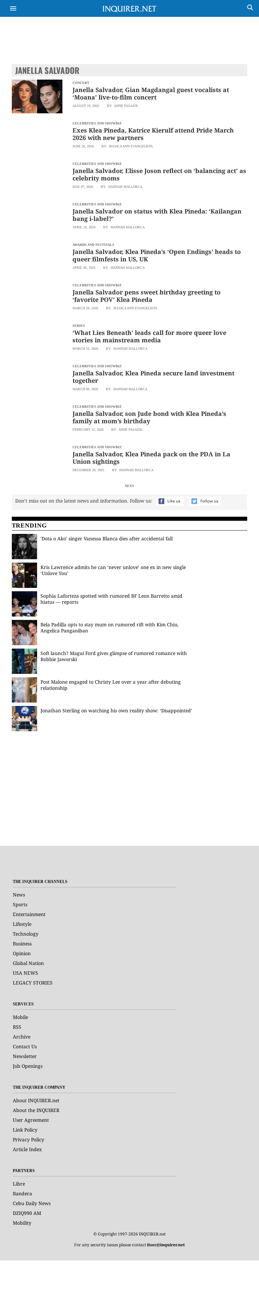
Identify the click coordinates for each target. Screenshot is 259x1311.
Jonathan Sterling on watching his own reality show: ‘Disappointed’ (116, 710)
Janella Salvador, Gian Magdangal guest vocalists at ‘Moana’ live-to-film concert (151, 93)
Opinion (22, 953)
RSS (17, 1027)
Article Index (27, 1149)
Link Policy (25, 1130)
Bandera (22, 1193)
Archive (21, 1036)
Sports (20, 904)
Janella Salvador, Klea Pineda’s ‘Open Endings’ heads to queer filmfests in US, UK (157, 255)
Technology (25, 934)
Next (129, 486)
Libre (19, 1183)
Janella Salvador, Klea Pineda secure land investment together (153, 376)
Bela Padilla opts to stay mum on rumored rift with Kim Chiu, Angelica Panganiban (109, 627)
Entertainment (29, 914)
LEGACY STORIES (33, 982)
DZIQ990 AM (27, 1213)
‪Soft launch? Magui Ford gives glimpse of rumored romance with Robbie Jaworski (113, 656)
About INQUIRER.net (36, 1100)
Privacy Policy (28, 1139)
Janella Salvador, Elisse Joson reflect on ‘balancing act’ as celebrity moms (159, 174)
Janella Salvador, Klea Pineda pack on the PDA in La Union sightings (151, 457)
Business (22, 943)
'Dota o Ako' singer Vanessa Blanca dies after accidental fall (106, 538)
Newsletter (25, 1056)
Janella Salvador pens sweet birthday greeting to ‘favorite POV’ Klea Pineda (147, 296)
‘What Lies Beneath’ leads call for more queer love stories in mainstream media (149, 336)
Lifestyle (22, 924)
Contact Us (25, 1046)
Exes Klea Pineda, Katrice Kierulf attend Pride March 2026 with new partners (153, 134)
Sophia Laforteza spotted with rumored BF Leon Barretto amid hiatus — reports (111, 599)
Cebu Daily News (32, 1203)
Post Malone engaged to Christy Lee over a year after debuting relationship (110, 685)
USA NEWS (25, 973)
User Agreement (31, 1120)
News (19, 894)
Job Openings (27, 1066)
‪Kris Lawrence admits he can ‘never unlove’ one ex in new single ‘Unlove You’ (113, 570)
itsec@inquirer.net (166, 1245)
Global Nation (28, 963)
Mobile (20, 1017)
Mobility (22, 1223)
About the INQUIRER (36, 1110)
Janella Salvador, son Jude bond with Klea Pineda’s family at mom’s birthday (149, 417)
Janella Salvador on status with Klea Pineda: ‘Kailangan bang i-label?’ (157, 215)
